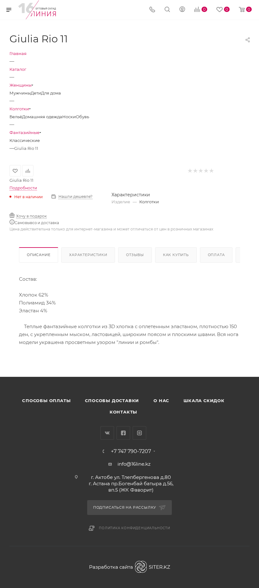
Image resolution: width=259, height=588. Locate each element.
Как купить (176, 255)
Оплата (216, 255)
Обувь (82, 116)
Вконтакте (107, 433)
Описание (38, 255)
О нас (161, 400)
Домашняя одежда (42, 116)
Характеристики (88, 255)
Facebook (123, 433)
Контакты (123, 411)
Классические (24, 140)
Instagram (139, 433)
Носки (69, 116)
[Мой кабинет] (182, 10)
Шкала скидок (204, 400)
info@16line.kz (134, 464)
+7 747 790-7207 (131, 451)
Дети (36, 92)
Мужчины (20, 92)
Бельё (15, 116)
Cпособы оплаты (46, 400)
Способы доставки (112, 400)
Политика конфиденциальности (134, 528)
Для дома (51, 92)
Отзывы (135, 255)
